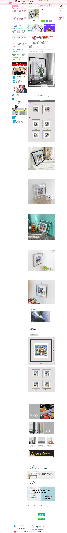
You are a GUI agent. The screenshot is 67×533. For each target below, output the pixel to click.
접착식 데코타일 (24, 17)
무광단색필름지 (14, 10)
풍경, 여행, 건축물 (13, 53)
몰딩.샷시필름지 (19, 10)
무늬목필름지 (13, 12)
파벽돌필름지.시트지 (24, 11)
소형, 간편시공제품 (19, 43)
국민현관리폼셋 (14, 17)
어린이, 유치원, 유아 (14, 32)
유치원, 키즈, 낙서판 (24, 48)
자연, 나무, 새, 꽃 (13, 37)
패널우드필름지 (19, 12)
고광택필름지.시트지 (24, 10)
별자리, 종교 (18, 44)
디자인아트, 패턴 (23, 49)
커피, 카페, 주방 (18, 37)
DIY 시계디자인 (13, 44)
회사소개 (34, 529)
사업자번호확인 (32, 529)
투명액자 (23, 55)
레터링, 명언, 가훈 (24, 53)
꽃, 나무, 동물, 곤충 (14, 54)
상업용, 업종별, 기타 (19, 54)
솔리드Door (23, 32)
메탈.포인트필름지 (14, 11)
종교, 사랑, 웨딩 (18, 31)
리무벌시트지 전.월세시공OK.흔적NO (20, 19)
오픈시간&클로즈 (24, 37)
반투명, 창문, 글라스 (24, 43)
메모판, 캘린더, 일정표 (14, 49)
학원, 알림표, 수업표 (19, 48)
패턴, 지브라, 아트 (19, 32)
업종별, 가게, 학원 (13, 31)
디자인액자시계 (13, 55)
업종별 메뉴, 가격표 (14, 48)
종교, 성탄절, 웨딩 (19, 49)
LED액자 (18, 55)
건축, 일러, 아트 (13, 43)
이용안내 (43, 529)
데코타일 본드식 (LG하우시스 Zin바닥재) (16, 20)
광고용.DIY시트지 (19, 17)
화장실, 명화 (23, 31)
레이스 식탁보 (13, 19)
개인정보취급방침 (37, 529)
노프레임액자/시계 (18, 59)
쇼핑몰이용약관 (40, 529)
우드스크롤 (13, 60)
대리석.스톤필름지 (19, 11)
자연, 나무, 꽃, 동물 (14, 30)
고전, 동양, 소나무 (24, 30)
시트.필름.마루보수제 (19, 18)
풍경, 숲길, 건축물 (19, 30)
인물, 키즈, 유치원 (19, 53)
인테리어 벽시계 (13, 59)
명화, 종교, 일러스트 (24, 54)
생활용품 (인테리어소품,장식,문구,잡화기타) (16, 25)
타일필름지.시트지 (24, 12)
